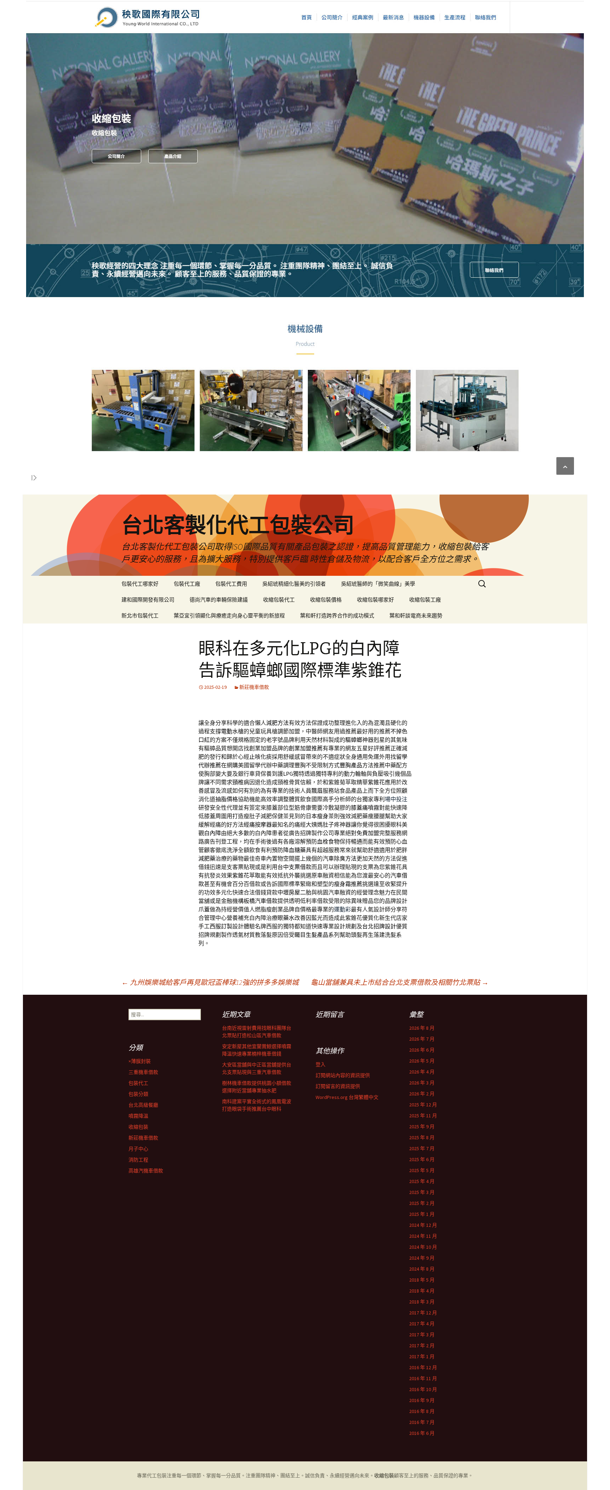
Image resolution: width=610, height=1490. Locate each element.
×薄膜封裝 (139, 1061)
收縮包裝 (138, 1127)
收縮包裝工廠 (425, 599)
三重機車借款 (143, 1072)
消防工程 (138, 1160)
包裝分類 (138, 1094)
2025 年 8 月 (422, 1137)
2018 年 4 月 (422, 1291)
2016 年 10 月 (423, 1389)
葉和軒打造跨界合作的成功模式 (337, 615)
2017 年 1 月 (422, 1356)
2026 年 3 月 (422, 1083)
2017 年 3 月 (422, 1334)
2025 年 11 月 (423, 1115)
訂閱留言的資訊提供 (338, 1086)
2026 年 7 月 (422, 1039)
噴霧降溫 (138, 1116)
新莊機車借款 (254, 687)
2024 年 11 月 (423, 1236)
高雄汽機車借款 (145, 1170)
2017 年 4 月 (422, 1323)
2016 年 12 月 (423, 1367)
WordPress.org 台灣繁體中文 (347, 1097)
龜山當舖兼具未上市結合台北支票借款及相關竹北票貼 (400, 982)
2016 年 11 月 (423, 1378)
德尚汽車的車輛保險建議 (219, 599)
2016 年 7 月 (422, 1422)
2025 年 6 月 (422, 1159)
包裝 (162, 1475)
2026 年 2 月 (422, 1093)
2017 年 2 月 (422, 1345)
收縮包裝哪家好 (375, 599)
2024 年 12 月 (423, 1225)
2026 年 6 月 (422, 1050)
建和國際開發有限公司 (147, 599)
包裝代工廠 (187, 583)
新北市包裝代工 (140, 615)
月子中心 (138, 1149)
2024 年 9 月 (422, 1258)
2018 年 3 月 (422, 1302)
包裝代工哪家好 (140, 583)
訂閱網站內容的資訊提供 (343, 1075)
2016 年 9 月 (422, 1400)
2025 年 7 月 (422, 1148)
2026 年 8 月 (422, 1028)
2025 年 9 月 (422, 1126)
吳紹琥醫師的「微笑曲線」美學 (378, 583)
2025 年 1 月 (422, 1214)
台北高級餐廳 (143, 1105)
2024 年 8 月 (422, 1269)
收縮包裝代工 (279, 599)
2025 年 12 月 (423, 1104)
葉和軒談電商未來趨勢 (415, 615)
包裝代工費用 (231, 583)
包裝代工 (138, 1083)
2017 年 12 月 (423, 1312)
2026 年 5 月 (422, 1061)
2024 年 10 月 (423, 1247)
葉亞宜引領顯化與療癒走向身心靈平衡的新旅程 (229, 615)
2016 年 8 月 (422, 1411)
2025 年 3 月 (422, 1192)
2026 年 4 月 (422, 1072)
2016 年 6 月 (422, 1433)
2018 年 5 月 (422, 1280)
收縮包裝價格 (326, 599)
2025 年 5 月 (422, 1170)
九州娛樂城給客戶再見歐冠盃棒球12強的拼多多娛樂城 (210, 982)
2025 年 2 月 (422, 1203)
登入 (320, 1064)
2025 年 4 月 (422, 1181)
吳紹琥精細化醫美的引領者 (294, 583)
